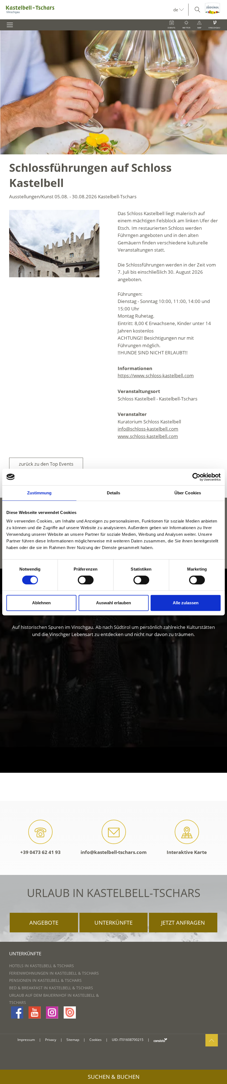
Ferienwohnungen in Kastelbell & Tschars (54, 973)
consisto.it (160, 1040)
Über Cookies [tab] (187, 492)
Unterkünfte (113, 922)
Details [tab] (113, 492)
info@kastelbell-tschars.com (114, 852)
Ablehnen (41, 602)
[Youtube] (35, 1012)
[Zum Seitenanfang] (211, 1040)
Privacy (50, 1039)
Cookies (95, 1039)
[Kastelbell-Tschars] (86, 9)
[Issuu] (70, 1012)
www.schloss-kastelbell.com (148, 436)
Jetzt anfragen (183, 922)
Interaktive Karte (187, 852)
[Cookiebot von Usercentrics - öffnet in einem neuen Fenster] (196, 477)
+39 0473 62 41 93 (40, 852)
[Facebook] (17, 1012)
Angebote (43, 922)
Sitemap (72, 1039)
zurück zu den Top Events (46, 464)
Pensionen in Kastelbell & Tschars (45, 980)
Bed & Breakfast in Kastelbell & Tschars (51, 987)
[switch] (86, 580)
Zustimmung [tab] (39, 492)
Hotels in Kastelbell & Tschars (41, 965)
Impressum (26, 1039)
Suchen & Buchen (114, 1076)
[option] (113, 92)
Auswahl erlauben (113, 602)
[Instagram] (52, 1012)
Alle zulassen (185, 602)
